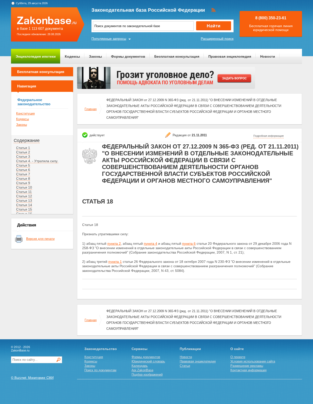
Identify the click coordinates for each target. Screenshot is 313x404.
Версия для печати (40, 239)
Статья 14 (24, 205)
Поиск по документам (100, 370)
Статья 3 (23, 157)
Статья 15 (24, 209)
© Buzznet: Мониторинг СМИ (32, 378)
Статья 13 (24, 200)
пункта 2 (114, 243)
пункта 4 (150, 243)
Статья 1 (23, 148)
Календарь (140, 366)
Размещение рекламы (246, 366)
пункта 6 (189, 243)
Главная (91, 109)
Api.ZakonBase (142, 370)
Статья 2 (23, 152)
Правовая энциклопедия (229, 56)
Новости (267, 56)
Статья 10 (24, 187)
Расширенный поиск (217, 39)
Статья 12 (24, 196)
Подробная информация (268, 135)
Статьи (185, 366)
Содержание (27, 140)
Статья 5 (23, 165)
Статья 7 (23, 174)
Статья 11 (24, 192)
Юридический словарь (148, 361)
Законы (95, 56)
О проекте (237, 357)
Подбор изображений (147, 374)
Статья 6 (23, 170)
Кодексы (72, 56)
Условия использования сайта (252, 361)
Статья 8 (23, 179)
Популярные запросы (108, 39)
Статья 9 (23, 183)
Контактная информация (248, 370)
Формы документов (128, 56)
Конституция (25, 113)
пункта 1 (115, 262)
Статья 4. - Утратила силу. (37, 161)
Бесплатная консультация (176, 56)
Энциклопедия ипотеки (36, 56)
